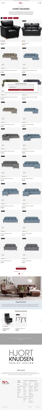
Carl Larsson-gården (25, 387)
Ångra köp (36, 390)
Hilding (24, 393)
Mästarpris (30, 389)
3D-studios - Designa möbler (31, 394)
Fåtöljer (18, 384)
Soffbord (18, 392)
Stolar (18, 395)
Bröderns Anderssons (25, 384)
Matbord (18, 387)
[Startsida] (21, 3)
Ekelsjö (24, 388)
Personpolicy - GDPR (36, 387)
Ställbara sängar (20, 397)
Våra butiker (36, 389)
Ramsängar (19, 390)
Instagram (38, 406)
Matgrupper (19, 389)
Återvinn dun (31, 396)
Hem (18, 6)
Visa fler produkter (21, 268)
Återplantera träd (31, 399)
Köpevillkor (31, 387)
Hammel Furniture (25, 391)
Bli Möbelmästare (31, 385)
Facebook (30, 406)
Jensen (24, 394)
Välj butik (21, 89)
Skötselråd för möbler (31, 391)
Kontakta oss (36, 384)
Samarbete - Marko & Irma (31, 402)
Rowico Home (25, 396)
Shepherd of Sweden (25, 399)
